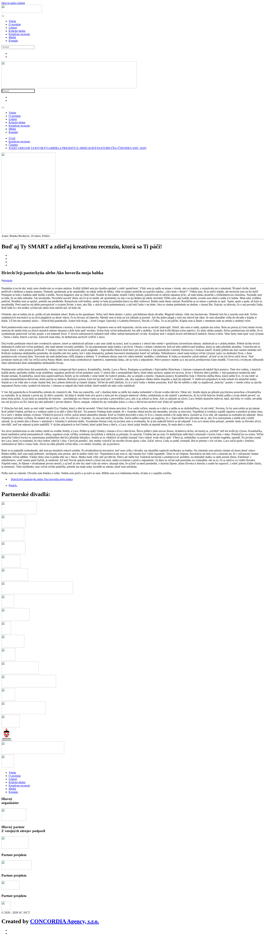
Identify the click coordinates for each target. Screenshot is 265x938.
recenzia (7, 280)
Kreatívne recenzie (19, 34)
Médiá (12, 37)
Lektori (13, 27)
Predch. (13, 485)
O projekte (15, 24)
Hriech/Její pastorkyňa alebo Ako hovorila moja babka (42, 479)
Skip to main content (13, 3)
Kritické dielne (17, 30)
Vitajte (12, 21)
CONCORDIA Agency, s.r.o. (64, 921)
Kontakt (13, 40)
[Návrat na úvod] (21, 11)
